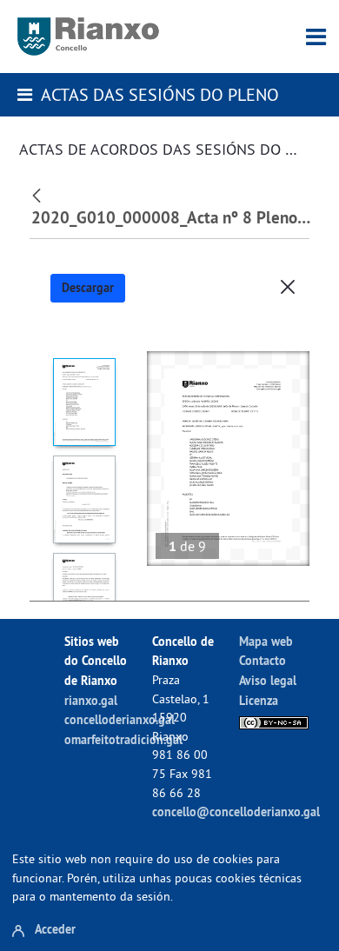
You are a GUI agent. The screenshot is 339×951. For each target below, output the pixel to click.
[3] (84, 596)
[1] (84, 402)
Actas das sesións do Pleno (160, 94)
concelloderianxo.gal (119, 719)
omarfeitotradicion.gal (123, 739)
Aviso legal (267, 680)
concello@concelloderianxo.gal (236, 811)
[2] (84, 499)
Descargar (88, 288)
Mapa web (266, 641)
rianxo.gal (90, 700)
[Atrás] (39, 193)
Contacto (262, 660)
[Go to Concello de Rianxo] (88, 36)
